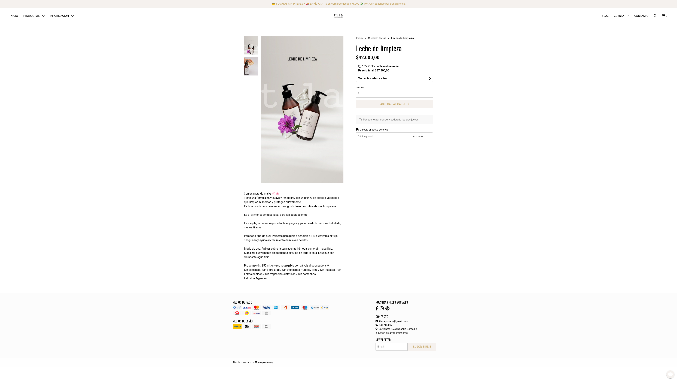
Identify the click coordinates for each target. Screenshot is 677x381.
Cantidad (360, 88)
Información (59, 15)
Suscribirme (422, 346)
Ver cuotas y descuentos (372, 78)
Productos (31, 15)
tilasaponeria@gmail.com (393, 321)
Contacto (641, 15)
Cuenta (619, 15)
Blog (605, 15)
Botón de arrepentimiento (392, 332)
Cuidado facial (377, 38)
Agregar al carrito (394, 104)
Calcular (417, 136)
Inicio (14, 15)
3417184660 (385, 325)
